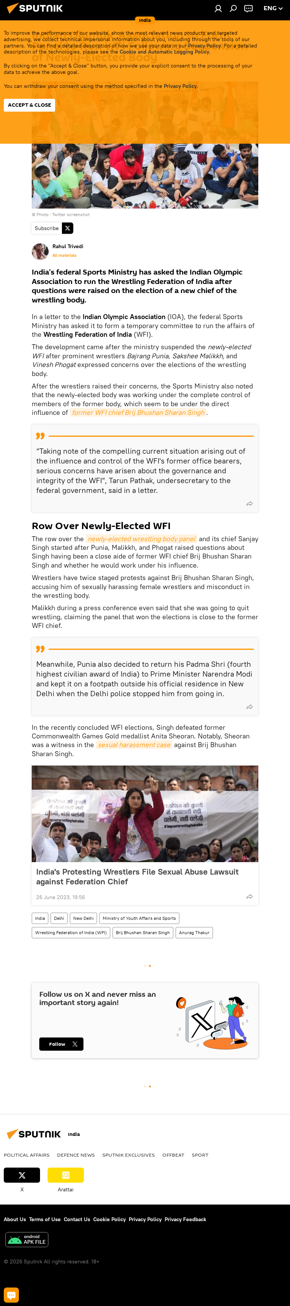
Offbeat (173, 1154)
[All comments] (11, 1295)
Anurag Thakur (194, 932)
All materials (64, 255)
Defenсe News (76, 1154)
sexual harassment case (134, 744)
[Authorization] (218, 8)
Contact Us (77, 1219)
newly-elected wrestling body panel (141, 538)
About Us (15, 1219)
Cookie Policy (109, 1219)
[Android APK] (26, 1240)
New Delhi (83, 918)
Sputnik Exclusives (128, 1154)
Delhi (59, 918)
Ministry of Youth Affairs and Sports (139, 918)
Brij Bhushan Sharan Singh (143, 932)
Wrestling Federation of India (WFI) (71, 932)
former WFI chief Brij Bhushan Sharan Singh (138, 412)
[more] (249, 503)
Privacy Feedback (185, 1219)
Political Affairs (26, 1154)
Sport (200, 1154)
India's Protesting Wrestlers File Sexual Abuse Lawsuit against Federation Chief (137, 876)
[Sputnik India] (37, 14)
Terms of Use (45, 1219)
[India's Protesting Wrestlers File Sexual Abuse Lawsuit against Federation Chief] (145, 814)
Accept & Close (29, 105)
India (40, 918)
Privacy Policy (204, 45)
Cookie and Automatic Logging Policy (164, 51)
